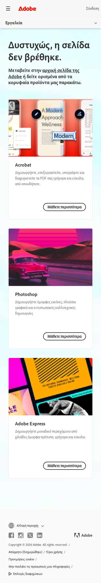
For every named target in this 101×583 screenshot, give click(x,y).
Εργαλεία (13, 22)
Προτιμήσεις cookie (21, 559)
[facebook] (11, 535)
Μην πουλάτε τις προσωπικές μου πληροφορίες (39, 566)
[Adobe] (27, 8)
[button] (50, 525)
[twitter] (30, 535)
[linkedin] (39, 535)
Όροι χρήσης (54, 552)
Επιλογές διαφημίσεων (27, 574)
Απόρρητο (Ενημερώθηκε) (25, 552)
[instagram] (20, 535)
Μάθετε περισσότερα (64, 207)
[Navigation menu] (8, 8)
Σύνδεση (92, 8)
